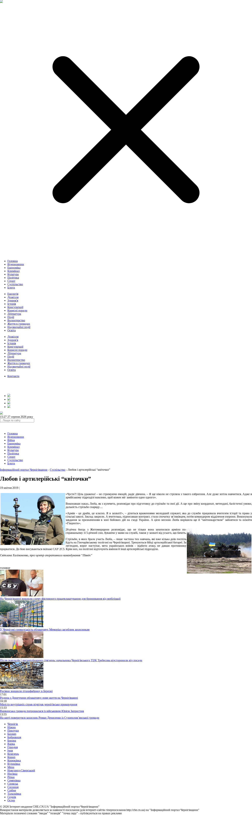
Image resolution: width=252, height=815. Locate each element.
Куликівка (13, 763)
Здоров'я (12, 300)
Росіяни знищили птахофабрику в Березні (26, 691)
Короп (11, 757)
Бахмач (11, 733)
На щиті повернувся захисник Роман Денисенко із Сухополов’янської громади (49, 717)
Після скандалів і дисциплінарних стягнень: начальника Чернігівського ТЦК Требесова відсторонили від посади (71, 660)
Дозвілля (12, 297)
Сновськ (12, 783)
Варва (11, 743)
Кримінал (13, 271)
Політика (13, 277)
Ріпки (11, 777)
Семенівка (13, 780)
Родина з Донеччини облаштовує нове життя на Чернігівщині (39, 697)
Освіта (11, 330)
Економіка (13, 267)
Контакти (13, 376)
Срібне (11, 790)
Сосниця (12, 787)
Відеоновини (15, 264)
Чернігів (12, 724)
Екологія (12, 293)
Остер (11, 800)
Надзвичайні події (18, 327)
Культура (13, 274)
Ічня (10, 750)
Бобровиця (14, 737)
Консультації (15, 307)
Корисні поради (17, 310)
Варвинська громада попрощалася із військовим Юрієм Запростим (42, 711)
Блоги (11, 287)
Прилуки (13, 730)
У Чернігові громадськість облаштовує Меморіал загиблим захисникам (44, 629)
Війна (11, 440)
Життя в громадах (18, 323)
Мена (10, 767)
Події (10, 317)
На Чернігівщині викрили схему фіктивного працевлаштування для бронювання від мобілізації (60, 598)
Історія (11, 303)
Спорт (11, 280)
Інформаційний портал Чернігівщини (23, 469)
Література (14, 313)
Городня (12, 747)
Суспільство (15, 284)
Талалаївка (14, 793)
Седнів (11, 797)
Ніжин (11, 727)
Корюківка (14, 760)
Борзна (11, 740)
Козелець (13, 753)
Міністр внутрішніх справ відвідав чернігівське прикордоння (38, 704)
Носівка (12, 773)
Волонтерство (16, 320)
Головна (12, 261)
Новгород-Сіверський (21, 770)
